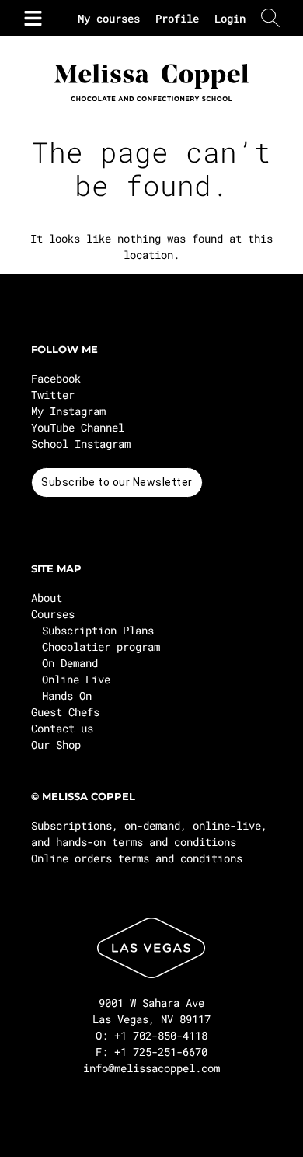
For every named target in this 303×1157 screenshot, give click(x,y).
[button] (29, 18)
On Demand (70, 662)
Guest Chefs (65, 711)
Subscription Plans (98, 630)
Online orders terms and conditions (136, 858)
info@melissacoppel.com (151, 1068)
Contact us (62, 728)
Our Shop (56, 744)
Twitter (53, 394)
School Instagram (81, 443)
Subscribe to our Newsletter (117, 482)
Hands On (67, 695)
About (46, 597)
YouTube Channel (77, 427)
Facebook (56, 378)
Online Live (76, 679)
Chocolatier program (101, 646)
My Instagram (68, 411)
